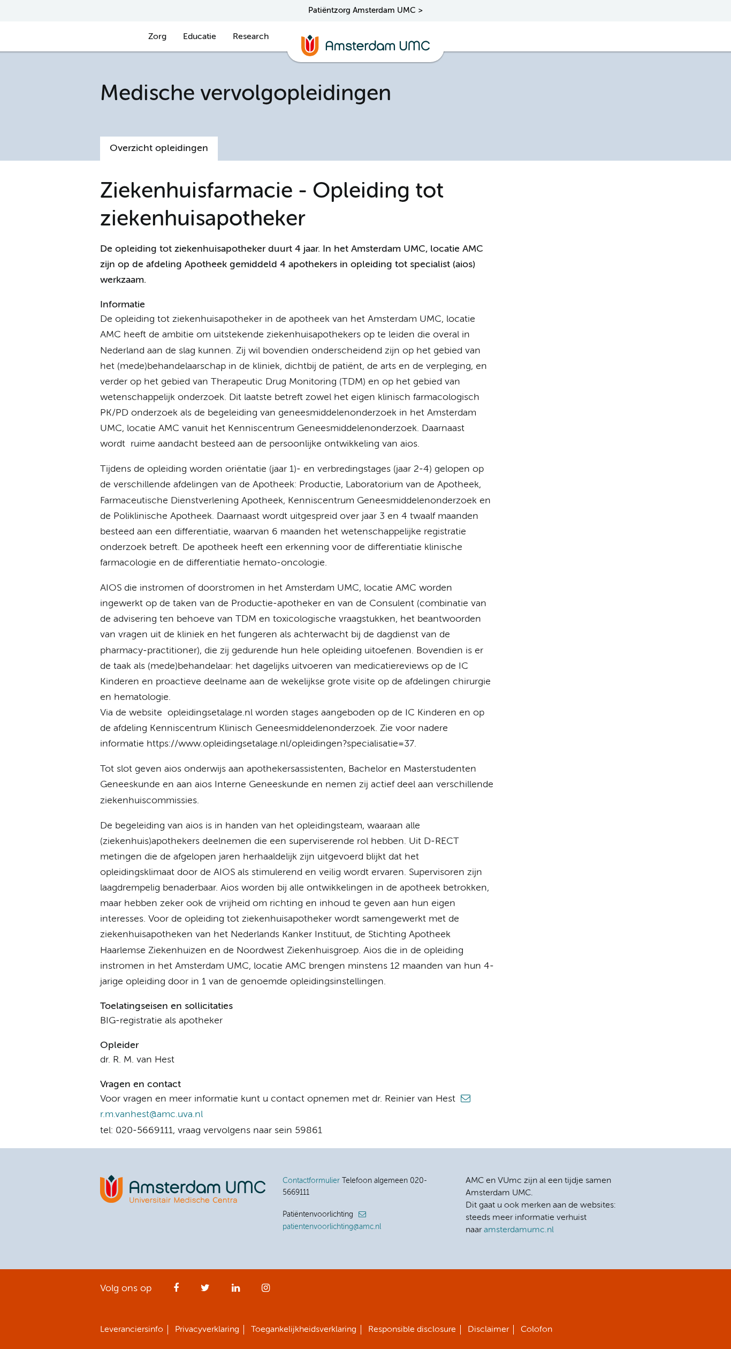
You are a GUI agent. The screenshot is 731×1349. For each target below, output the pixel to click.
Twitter (205, 1291)
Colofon (536, 1329)
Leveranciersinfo (131, 1329)
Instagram (266, 1291)
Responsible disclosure (412, 1329)
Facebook (176, 1291)
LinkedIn (236, 1291)
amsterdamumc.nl (519, 1230)
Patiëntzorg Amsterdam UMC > (365, 10)
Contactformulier (311, 1181)
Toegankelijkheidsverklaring (303, 1329)
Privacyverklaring (207, 1329)
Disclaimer (488, 1329)
